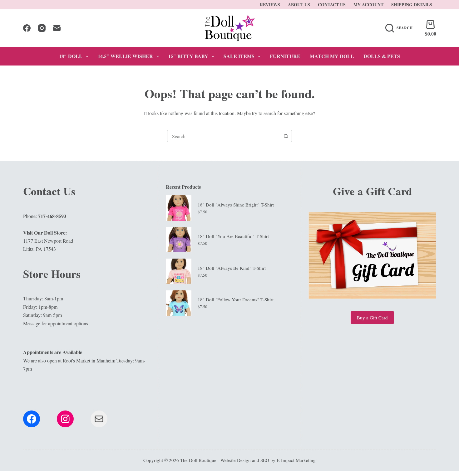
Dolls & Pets (381, 56)
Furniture (285, 56)
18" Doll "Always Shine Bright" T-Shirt (236, 205)
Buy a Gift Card (372, 317)
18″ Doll (70, 56)
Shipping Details (411, 4)
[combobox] (223, 136)
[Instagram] (42, 28)
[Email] (57, 28)
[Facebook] (27, 28)
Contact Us (332, 4)
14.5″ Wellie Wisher (125, 56)
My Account (368, 4)
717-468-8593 (52, 216)
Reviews (270, 4)
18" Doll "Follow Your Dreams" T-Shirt (236, 299)
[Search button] (286, 136)
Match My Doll (332, 56)
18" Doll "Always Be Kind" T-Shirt (232, 268)
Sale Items (239, 56)
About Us (299, 4)
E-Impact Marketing (296, 460)
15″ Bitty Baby (188, 56)
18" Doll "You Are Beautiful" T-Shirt (233, 236)
